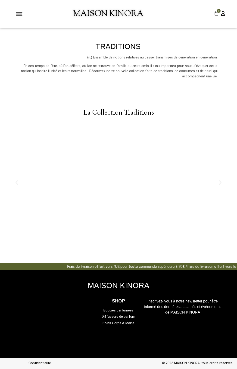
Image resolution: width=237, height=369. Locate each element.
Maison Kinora (108, 14)
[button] (19, 14)
